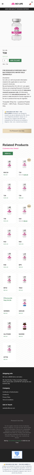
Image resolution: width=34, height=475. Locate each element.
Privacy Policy (6, 397)
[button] (2, 4)
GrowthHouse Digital (15, 440)
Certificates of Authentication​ (10, 392)
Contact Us (6, 394)
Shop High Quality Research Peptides (17, 9)
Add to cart (15, 60)
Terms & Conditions (8, 399)
